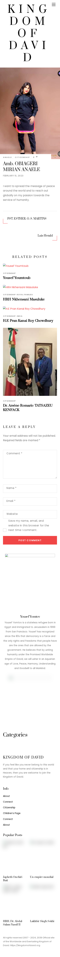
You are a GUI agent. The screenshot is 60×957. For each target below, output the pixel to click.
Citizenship (22, 157)
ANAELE (7, 157)
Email (10, 501)
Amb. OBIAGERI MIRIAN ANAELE (21, 167)
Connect (8, 801)
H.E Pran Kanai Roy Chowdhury (28, 321)
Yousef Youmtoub (16, 278)
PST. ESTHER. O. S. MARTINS (26, 219)
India (19, 316)
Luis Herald (45, 236)
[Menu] (53, 4)
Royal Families (25, 294)
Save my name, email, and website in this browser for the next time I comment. (28, 525)
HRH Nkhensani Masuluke (24, 299)
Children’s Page (11, 813)
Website (12, 514)
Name (11, 488)
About (6, 796)
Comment (14, 453)
